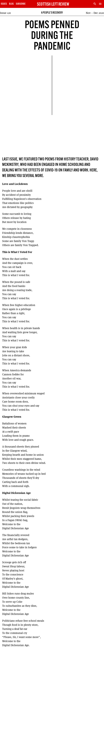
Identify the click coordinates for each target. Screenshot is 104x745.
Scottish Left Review (53, 4)
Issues (4, 4)
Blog (11, 4)
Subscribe (21, 4)
